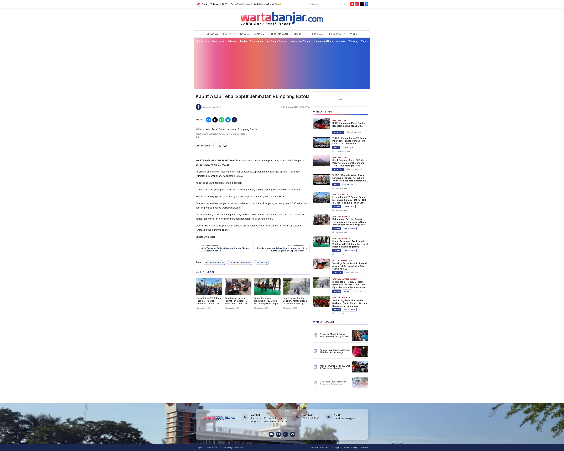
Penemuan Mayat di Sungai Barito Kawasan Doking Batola (334, 335)
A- (214, 146)
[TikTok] (285, 434)
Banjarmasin (218, 41)
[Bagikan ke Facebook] (208, 119)
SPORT (298, 33)
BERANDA (212, 33)
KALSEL (244, 33)
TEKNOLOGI (317, 33)
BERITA (227, 33)
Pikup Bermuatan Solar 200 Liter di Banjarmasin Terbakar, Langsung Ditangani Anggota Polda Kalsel (335, 367)
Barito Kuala (256, 41)
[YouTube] (352, 4)
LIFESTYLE (335, 33)
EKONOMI (259, 33)
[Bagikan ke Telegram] (228, 119)
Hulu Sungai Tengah (300, 41)
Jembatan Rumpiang (214, 262)
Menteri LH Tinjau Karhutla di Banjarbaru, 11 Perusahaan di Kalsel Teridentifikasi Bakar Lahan (333, 383)
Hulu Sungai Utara (323, 41)
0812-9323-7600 (311, 418)
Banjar (243, 41)
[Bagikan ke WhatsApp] (221, 119)
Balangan (232, 41)
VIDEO (353, 33)
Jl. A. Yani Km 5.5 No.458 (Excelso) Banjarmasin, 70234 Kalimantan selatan (269, 420)
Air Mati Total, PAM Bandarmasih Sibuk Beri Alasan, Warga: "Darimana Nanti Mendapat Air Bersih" (335, 351)
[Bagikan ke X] (215, 119)
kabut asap (262, 262)
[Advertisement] (282, 65)
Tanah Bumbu (368, 41)
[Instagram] (357, 4)
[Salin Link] (234, 119)
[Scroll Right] (374, 41)
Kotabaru (340, 41)
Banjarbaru (203, 41)
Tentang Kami (337, 447)
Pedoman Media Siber (319, 447)
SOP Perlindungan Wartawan (356, 447)
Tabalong (353, 41)
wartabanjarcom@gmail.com (347, 418)
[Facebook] (366, 4)
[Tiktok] (362, 4)
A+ (225, 146)
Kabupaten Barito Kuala (240, 262)
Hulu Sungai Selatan (276, 41)
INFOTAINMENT (279, 33)
